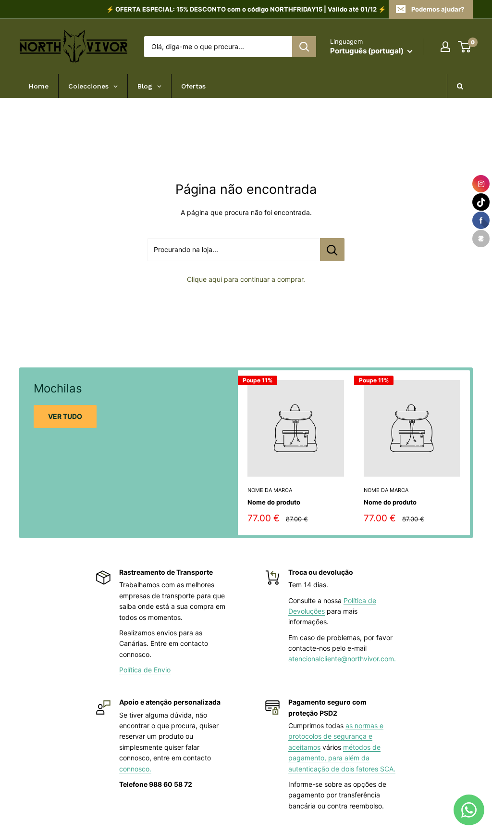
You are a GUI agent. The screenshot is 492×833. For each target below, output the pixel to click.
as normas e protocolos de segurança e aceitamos (335, 736)
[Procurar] (304, 46)
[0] (465, 46)
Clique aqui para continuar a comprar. (246, 279)
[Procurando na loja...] (332, 249)
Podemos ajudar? (437, 9)
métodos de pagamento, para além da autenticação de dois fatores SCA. (341, 758)
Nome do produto (273, 502)
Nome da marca (269, 490)
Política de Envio (145, 670)
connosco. (135, 769)
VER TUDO (65, 416)
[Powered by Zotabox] (481, 238)
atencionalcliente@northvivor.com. (342, 659)
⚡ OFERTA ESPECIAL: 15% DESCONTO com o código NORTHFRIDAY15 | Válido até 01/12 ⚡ (246, 9)
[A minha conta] (445, 46)
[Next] (470, 452)
